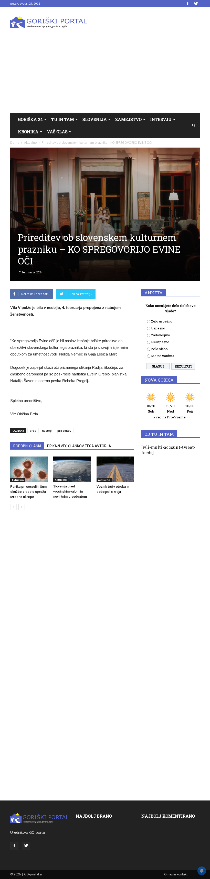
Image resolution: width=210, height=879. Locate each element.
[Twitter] (196, 3)
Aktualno (30, 142)
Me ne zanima (162, 355)
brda (33, 430)
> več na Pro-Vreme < (170, 417)
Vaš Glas (57, 131)
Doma (14, 142)
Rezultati (183, 366)
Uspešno (158, 328)
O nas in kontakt (175, 874)
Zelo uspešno (161, 321)
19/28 (170, 409)
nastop (47, 430)
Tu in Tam (62, 119)
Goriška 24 (30, 119)
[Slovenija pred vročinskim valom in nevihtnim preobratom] (72, 469)
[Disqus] (72, 592)
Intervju (161, 119)
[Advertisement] (105, 75)
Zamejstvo (128, 119)
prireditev (64, 430)
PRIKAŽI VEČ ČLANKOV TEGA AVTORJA (79, 446)
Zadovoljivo (160, 335)
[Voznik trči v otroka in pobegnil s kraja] (115, 469)
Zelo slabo (159, 349)
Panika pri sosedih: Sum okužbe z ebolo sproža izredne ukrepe (28, 492)
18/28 (151, 409)
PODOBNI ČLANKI (27, 446)
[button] (193, 125)
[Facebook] (187, 3)
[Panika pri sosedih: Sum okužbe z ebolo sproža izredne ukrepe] (29, 469)
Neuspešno (160, 342)
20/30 (189, 409)
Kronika (28, 131)
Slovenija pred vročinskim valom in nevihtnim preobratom (70, 491)
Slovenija (94, 119)
